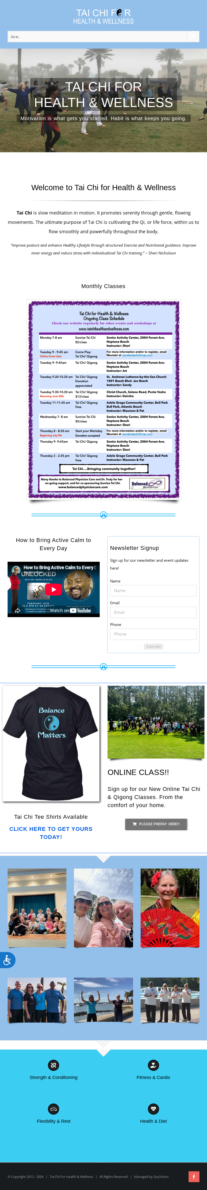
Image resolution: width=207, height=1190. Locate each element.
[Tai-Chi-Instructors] (170, 979)
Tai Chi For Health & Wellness (71, 1176)
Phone (115, 624)
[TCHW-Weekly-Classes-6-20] (104, 301)
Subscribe (153, 646)
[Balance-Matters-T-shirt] (51, 687)
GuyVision (161, 1176)
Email (115, 602)
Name (115, 580)
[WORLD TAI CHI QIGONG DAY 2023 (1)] (156, 687)
